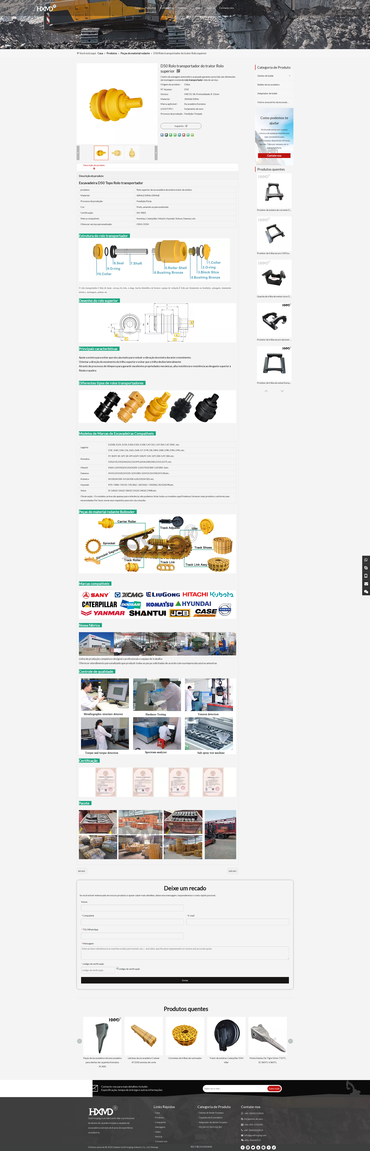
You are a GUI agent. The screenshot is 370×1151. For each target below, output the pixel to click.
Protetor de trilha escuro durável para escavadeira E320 (274, 339)
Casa (137, 8)
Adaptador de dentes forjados (213, 1122)
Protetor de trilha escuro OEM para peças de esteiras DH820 (274, 253)
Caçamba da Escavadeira (210, 1117)
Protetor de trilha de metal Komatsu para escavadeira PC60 (274, 382)
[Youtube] (258, 1147)
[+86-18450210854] (366, 575)
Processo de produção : (172, 113)
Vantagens (184, 8)
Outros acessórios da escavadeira (274, 102)
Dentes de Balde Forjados (211, 1112)
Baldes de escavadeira (268, 84)
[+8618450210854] (366, 559)
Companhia (167, 8)
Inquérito (179, 126)
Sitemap (154, 1147)
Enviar (185, 980)
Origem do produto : (171, 84)
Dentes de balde (265, 75)
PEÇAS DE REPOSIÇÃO (210, 1127)
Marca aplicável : (169, 103)
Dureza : (165, 94)
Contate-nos (226, 8)
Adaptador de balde (267, 93)
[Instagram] (263, 1147)
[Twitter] (253, 1147)
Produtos (150, 8)
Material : (165, 99)
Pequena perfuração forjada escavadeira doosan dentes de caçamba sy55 (267, 1023)
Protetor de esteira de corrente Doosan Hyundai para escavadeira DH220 (274, 210)
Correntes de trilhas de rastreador (102, 1058)
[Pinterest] (269, 1147)
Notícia (211, 8)
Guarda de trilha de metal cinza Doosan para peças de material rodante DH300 (274, 296)
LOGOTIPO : (167, 108)
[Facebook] (243, 1147)
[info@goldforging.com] (366, 583)
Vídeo (198, 8)
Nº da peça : (166, 89)
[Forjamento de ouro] (366, 567)
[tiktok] (274, 1147)
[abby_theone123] (366, 591)
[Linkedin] (248, 1147)
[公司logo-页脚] (103, 1110)
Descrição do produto (94, 165)
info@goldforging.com (255, 1135)
